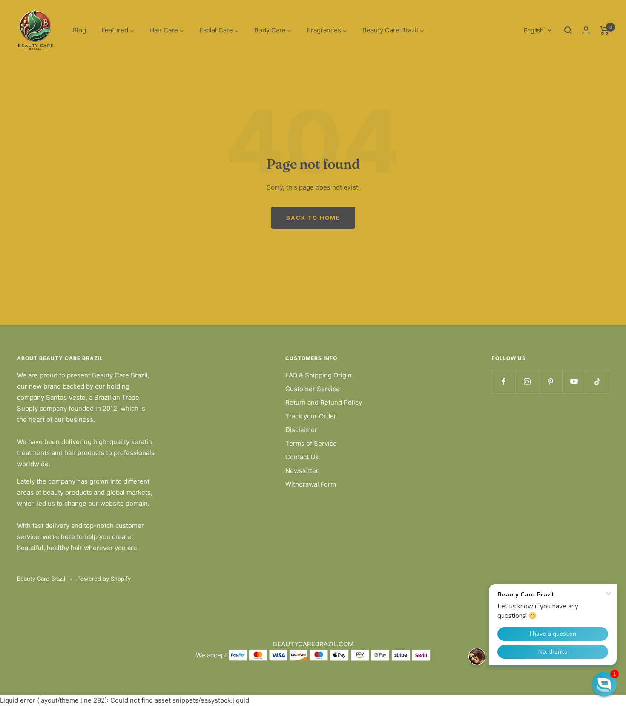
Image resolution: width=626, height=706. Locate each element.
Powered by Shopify (104, 578)
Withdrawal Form (310, 484)
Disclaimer (301, 430)
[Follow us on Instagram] (527, 381)
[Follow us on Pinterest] (550, 381)
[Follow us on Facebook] (503, 381)
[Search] (568, 30)
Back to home (313, 217)
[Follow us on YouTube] (574, 381)
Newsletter (302, 471)
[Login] (586, 30)
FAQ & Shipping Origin (318, 375)
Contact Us (302, 457)
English (533, 30)
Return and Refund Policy (323, 402)
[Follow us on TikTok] (597, 381)
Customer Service (312, 389)
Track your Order (310, 416)
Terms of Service (311, 443)
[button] (604, 684)
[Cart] (604, 30)
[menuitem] (79, 30)
